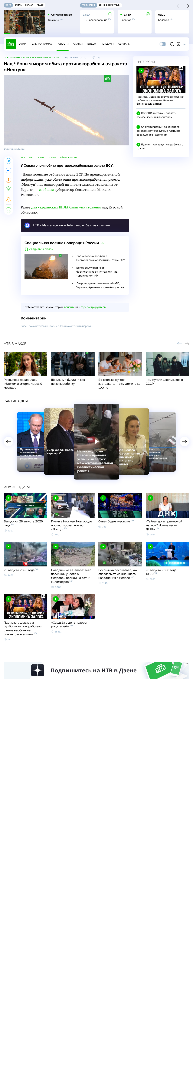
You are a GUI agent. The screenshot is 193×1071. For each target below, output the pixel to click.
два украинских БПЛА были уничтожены (66, 207)
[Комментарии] (8, 210)
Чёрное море (68, 157)
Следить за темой (41, 249)
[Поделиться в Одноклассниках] (8, 180)
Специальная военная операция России (32, 57)
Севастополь (47, 157)
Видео (91, 44)
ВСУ (23, 157)
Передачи (107, 44)
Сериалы (124, 44)
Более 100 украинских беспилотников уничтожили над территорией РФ (96, 271)
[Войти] (178, 44)
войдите (69, 307)
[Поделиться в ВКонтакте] (8, 170)
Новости (63, 44)
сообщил (46, 189)
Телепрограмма (41, 44)
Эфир (22, 44)
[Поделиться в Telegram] (8, 161)
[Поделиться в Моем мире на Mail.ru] (8, 198)
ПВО (31, 157)
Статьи (78, 44)
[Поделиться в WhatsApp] (8, 189)
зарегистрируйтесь (93, 307)
